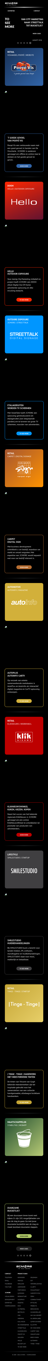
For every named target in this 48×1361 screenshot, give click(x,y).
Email (7, 1280)
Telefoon (8, 1277)
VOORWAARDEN (10, 1306)
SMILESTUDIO (34, 1334)
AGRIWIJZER (21, 1287)
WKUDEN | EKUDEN (21, 1337)
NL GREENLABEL (35, 1318)
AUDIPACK (21, 1299)
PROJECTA (33, 1306)
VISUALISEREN (9, 1296)
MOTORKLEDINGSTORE (36, 1284)
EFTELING (33, 1303)
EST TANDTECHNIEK (35, 1280)
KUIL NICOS (21, 1322)
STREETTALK (22, 1328)
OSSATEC (21, 1303)
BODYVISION (34, 1337)
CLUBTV (33, 1287)
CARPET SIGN (34, 1331)
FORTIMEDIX (22, 1290)
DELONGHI (33, 1277)
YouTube (8, 1287)
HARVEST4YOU (35, 1293)
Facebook (8, 1284)
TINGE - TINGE (34, 1344)
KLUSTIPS (33, 1325)
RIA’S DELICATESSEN (22, 1306)
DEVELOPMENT (10, 1299)
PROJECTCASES (22, 1274)
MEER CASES (37, 33)
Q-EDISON (21, 1293)
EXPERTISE (11, 11)
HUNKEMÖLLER (35, 1312)
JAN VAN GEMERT (35, 1315)
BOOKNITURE (22, 1296)
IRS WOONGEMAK (23, 1325)
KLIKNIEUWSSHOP (22, 1331)
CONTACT (37, 11)
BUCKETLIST (22, 1344)
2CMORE (8, 1292)
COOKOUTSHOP (35, 1299)
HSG (19, 1315)
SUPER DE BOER (35, 1322)
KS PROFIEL (21, 1309)
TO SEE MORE (24, 300)
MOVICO (20, 1280)
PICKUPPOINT (35, 1290)
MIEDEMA (21, 1318)
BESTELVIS (21, 1312)
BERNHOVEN (34, 1309)
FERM (32, 1296)
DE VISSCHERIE (35, 1328)
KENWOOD (21, 1277)
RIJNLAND (21, 1284)
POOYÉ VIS (21, 1334)
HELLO (20, 1340)
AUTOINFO (33, 1340)
